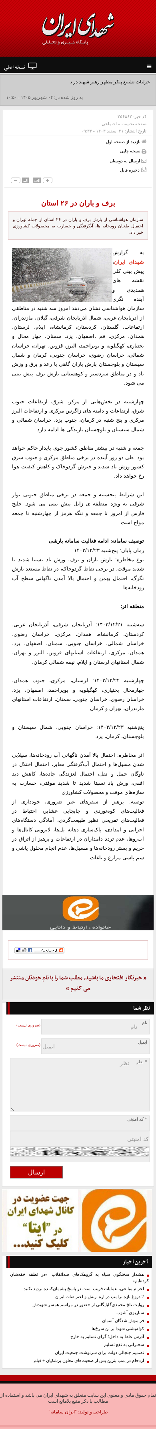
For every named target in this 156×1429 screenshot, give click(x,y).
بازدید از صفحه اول (124, 141)
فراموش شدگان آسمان (123, 1320)
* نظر (141, 1062)
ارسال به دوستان (125, 160)
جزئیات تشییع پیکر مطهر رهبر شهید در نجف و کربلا (99, 82)
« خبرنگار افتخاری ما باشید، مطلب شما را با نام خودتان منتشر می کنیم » (78, 983)
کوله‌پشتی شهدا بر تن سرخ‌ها (118, 1328)
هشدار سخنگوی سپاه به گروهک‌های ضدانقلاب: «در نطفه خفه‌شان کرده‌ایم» (79, 1277)
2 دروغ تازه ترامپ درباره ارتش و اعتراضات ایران (99, 1297)
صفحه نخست (134, 123)
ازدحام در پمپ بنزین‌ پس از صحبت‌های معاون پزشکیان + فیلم (89, 1360)
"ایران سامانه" (62, 1412)
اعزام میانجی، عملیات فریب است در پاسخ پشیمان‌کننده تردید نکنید (84, 1289)
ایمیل (142, 1042)
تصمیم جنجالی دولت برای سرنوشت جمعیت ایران (99, 1352)
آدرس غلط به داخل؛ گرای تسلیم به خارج (107, 1336)
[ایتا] (78, 912)
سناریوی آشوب (130, 1313)
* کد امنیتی (137, 1119)
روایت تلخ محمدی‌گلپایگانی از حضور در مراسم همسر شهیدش (88, 1305)
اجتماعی (109, 123)
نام (144, 1022)
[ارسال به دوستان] (143, 160)
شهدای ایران (129, 262)
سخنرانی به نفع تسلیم (124, 1344)
